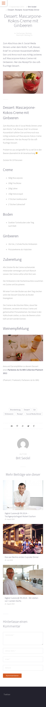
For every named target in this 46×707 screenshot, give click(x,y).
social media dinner (33, 414)
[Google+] (23, 426)
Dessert (11, 10)
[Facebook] (34, 426)
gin (34, 409)
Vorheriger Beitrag (23, 33)
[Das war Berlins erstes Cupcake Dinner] (23, 539)
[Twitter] (28, 426)
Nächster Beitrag (23, 35)
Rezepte (18, 10)
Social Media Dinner (31, 10)
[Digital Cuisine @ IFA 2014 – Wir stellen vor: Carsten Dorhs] (23, 579)
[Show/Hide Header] (3, 3)
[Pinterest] (17, 426)
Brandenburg (15, 409)
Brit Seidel (32, 7)
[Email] (12, 426)
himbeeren (9, 414)
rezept (20, 414)
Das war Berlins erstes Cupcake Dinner (22, 557)
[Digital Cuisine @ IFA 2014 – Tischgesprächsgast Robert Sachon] (23, 495)
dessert (27, 409)
